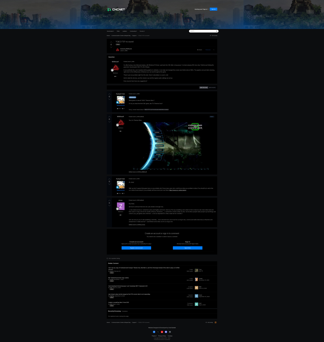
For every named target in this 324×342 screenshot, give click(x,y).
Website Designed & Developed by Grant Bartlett (162, 327)
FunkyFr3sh (120, 94)
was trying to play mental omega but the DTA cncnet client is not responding (129, 294)
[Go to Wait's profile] (196, 287)
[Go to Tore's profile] (196, 270)
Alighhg (112, 296)
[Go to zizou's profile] (121, 206)
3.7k (119, 108)
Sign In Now (188, 248)
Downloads (110, 31)
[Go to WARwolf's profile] (117, 50)
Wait (111, 287)
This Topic (210, 31)
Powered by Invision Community (162, 339)
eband (111, 271)
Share (200, 49)
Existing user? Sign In (201, 9)
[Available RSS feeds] (215, 322)
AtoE (111, 304)
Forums (142, 31)
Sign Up (213, 9)
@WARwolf (132, 97)
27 (124, 108)
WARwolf (129, 48)
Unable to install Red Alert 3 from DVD (118, 302)
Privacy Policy (162, 336)
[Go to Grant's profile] (196, 296)
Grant (200, 295)
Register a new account (136, 248)
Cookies (170, 336)
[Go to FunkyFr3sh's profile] (121, 100)
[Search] (217, 31)
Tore (200, 269)
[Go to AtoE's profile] (196, 304)
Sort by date (212, 87)
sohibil (111, 279)
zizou (120, 200)
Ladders (125, 31)
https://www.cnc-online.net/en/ (177, 190)
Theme (154, 336)
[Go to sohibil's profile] (196, 279)
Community (133, 31)
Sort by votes (203, 87)
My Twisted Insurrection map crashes (118, 277)
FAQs (118, 31)
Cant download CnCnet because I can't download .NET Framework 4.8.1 (127, 286)
